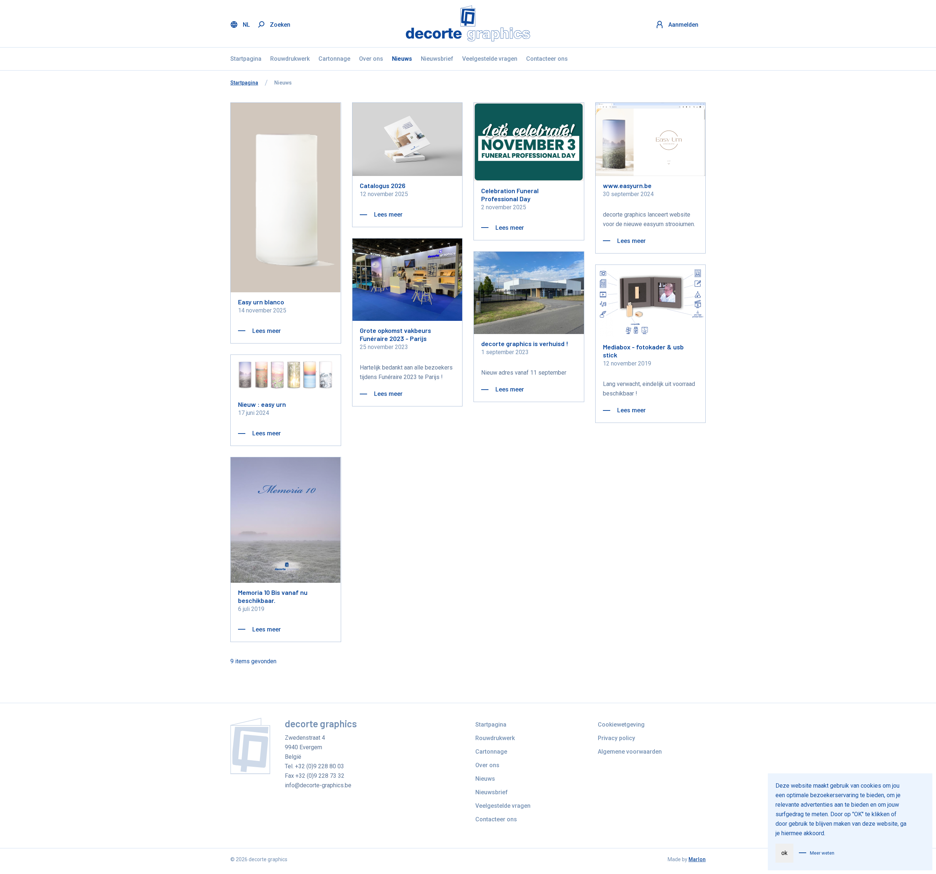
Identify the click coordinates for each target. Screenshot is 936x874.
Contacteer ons (547, 58)
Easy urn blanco (261, 302)
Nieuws (402, 58)
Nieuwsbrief (437, 58)
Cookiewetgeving (621, 724)
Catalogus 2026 (382, 185)
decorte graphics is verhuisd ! (524, 344)
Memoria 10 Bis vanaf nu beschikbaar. (272, 596)
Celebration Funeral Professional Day (510, 195)
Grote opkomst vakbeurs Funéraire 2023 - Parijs (395, 334)
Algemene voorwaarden (630, 751)
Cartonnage (334, 58)
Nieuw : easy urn (262, 404)
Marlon (697, 859)
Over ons (371, 58)
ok (784, 852)
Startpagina (245, 58)
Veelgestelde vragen (489, 58)
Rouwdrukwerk (290, 58)
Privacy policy (616, 738)
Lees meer (266, 330)
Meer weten (822, 853)
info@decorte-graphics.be (318, 785)
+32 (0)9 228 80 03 (319, 766)
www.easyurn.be (627, 185)
